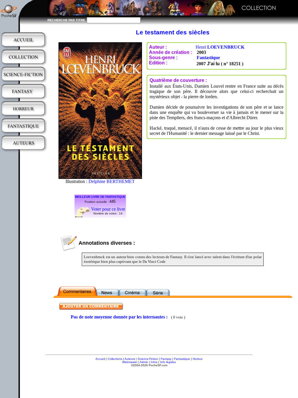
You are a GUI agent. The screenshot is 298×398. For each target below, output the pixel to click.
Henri (220, 47)
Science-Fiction (148, 358)
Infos (154, 362)
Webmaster (129, 362)
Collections (115, 358)
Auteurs (130, 358)
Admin (144, 362)
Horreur (198, 358)
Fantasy (166, 358)
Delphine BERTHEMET (111, 181)
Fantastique (208, 57)
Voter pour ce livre (108, 209)
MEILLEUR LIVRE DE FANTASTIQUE (100, 196)
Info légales (168, 362)
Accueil (100, 358)
